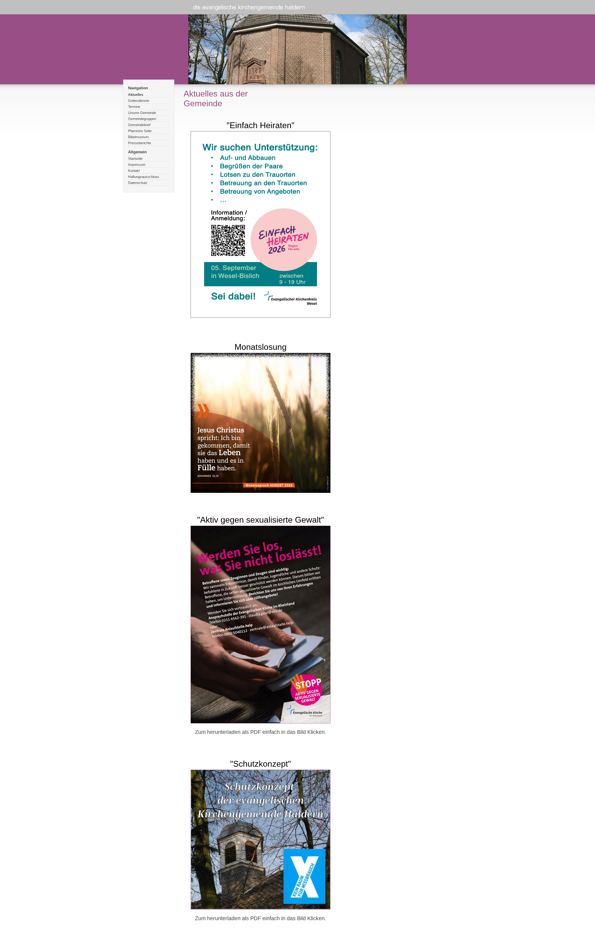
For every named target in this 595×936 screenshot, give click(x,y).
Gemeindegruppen (142, 119)
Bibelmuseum (138, 137)
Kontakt (134, 171)
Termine (134, 107)
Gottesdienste (138, 101)
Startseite (135, 158)
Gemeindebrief (139, 125)
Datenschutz (137, 183)
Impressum (136, 165)
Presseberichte (139, 143)
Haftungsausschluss (143, 177)
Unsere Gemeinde (142, 113)
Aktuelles (135, 95)
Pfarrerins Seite (140, 131)
